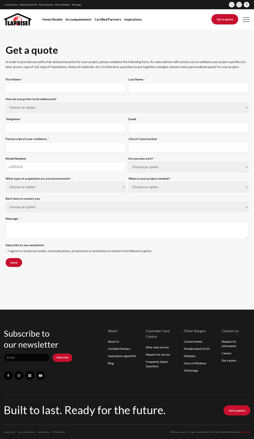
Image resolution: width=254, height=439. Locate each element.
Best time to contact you (23, 198)
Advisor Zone (43, 432)
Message (12, 218)
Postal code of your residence (26, 139)
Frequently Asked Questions (156, 364)
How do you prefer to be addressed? (31, 99)
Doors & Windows (62, 5)
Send (13, 262)
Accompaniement (78, 19)
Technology (76, 5)
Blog (111, 363)
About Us (113, 341)
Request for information (229, 344)
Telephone (13, 119)
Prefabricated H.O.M (28, 5)
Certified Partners (107, 19)
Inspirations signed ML (122, 356)
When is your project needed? (149, 178)
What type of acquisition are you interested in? (38, 178)
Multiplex (190, 356)
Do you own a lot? (140, 158)
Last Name (135, 79)
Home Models (52, 19)
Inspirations (133, 19)
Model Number (16, 158)
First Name (13, 79)
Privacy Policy (9, 432)
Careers (227, 353)
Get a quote (225, 19)
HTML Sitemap (58, 432)
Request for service (158, 354)
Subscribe (62, 357)
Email (132, 119)
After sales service (157, 347)
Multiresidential (46, 5)
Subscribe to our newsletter (25, 245)
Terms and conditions (27, 432)
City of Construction (142, 139)
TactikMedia (245, 432)
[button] (246, 19)
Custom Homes (11, 5)
